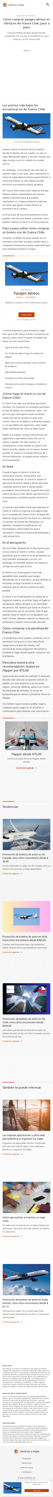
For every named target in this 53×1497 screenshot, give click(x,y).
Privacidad (26, 1458)
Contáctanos (26, 1472)
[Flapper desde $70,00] (26, 735)
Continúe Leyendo (25, 768)
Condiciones (26, 1463)
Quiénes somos (26, 1467)
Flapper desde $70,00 (27, 754)
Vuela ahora (26, 314)
